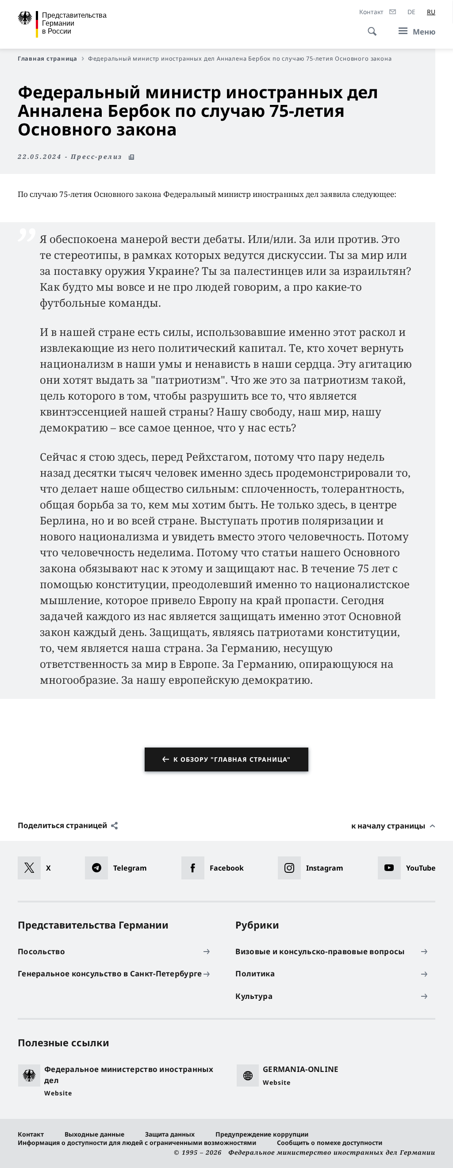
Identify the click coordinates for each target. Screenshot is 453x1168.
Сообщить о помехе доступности (329, 1142)
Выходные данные (94, 1134)
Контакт (31, 1134)
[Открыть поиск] (369, 27)
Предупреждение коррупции (261, 1134)
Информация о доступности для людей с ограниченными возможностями (137, 1142)
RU (431, 12)
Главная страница (47, 58)
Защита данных (170, 1134)
